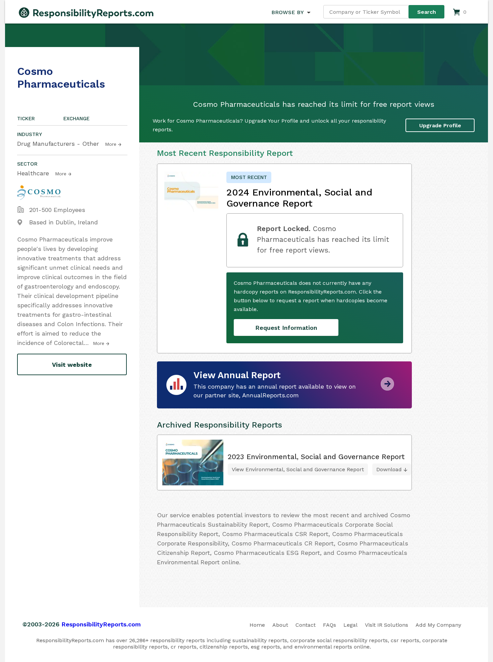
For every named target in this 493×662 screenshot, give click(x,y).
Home (257, 625)
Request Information (286, 327)
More (110, 144)
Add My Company (438, 625)
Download (389, 469)
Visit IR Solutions (386, 625)
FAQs (329, 625)
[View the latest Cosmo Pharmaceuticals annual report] (387, 388)
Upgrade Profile (440, 125)
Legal (350, 625)
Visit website (72, 364)
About (280, 625)
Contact (305, 625)
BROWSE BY (287, 12)
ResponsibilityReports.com (101, 624)
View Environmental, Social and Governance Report (298, 469)
